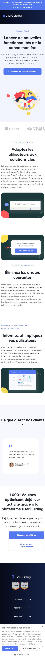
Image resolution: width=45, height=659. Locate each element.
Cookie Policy (31, 644)
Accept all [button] (10, 648)
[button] (22, 655)
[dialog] (22, 641)
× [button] (42, 626)
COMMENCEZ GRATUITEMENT (22, 71)
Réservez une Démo (26, 535)
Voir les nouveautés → (22, 7)
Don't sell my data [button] (31, 648)
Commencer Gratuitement (26, 545)
